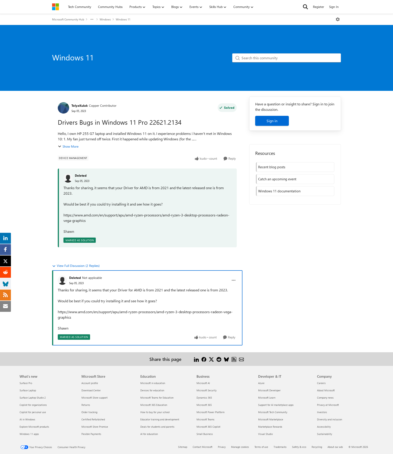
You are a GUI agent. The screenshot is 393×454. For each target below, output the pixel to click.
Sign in (272, 120)
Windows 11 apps (29, 434)
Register (318, 7)
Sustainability (324, 434)
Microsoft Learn (266, 397)
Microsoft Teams (205, 419)
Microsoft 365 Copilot (208, 426)
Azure (261, 383)
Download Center (91, 390)
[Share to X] (211, 359)
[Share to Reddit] (219, 359)
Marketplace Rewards (270, 426)
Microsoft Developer (269, 390)
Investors (322, 412)
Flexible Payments (91, 434)
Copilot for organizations (33, 405)
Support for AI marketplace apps (276, 405)
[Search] (305, 7)
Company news (325, 397)
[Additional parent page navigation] (92, 19)
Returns (85, 405)
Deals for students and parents (157, 426)
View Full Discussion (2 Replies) (78, 265)
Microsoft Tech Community (272, 412)
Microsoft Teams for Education (157, 397)
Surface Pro (26, 383)
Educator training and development (159, 419)
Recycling (317, 447)
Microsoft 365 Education (153, 405)
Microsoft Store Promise (94, 426)
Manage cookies (240, 447)
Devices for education (152, 390)
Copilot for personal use (33, 412)
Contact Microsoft (202, 447)
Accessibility (324, 426)
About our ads (335, 447)
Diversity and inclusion (329, 419)
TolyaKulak (79, 105)
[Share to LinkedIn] (196, 359)
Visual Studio (265, 434)
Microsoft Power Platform (210, 412)
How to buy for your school (155, 412)
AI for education (149, 434)
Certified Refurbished (93, 419)
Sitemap (182, 447)
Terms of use (261, 447)
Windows (105, 19)
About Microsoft (326, 390)
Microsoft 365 (204, 405)
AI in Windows (27, 419)
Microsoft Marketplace (270, 419)
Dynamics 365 (204, 397)
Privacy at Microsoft (328, 405)
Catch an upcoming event (277, 179)
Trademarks (280, 447)
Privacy (222, 447)
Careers (321, 383)
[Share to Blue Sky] (226, 359)
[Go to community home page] (55, 6)
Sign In (334, 7)
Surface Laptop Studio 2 (33, 397)
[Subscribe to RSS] (234, 359)
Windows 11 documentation (279, 191)
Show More (70, 146)
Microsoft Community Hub (68, 19)
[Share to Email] (241, 359)
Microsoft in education (152, 383)
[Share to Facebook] (204, 359)
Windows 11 (123, 19)
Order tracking (89, 412)
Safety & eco (299, 447)
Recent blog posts (271, 167)
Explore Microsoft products (34, 426)
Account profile (89, 383)
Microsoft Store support (94, 397)
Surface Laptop (28, 390)
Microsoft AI (203, 383)
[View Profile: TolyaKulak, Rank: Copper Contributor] (63, 108)
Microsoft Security (206, 390)
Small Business (204, 434)
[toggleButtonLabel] (338, 19)
